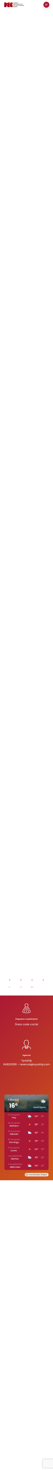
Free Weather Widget (38, 1175)
